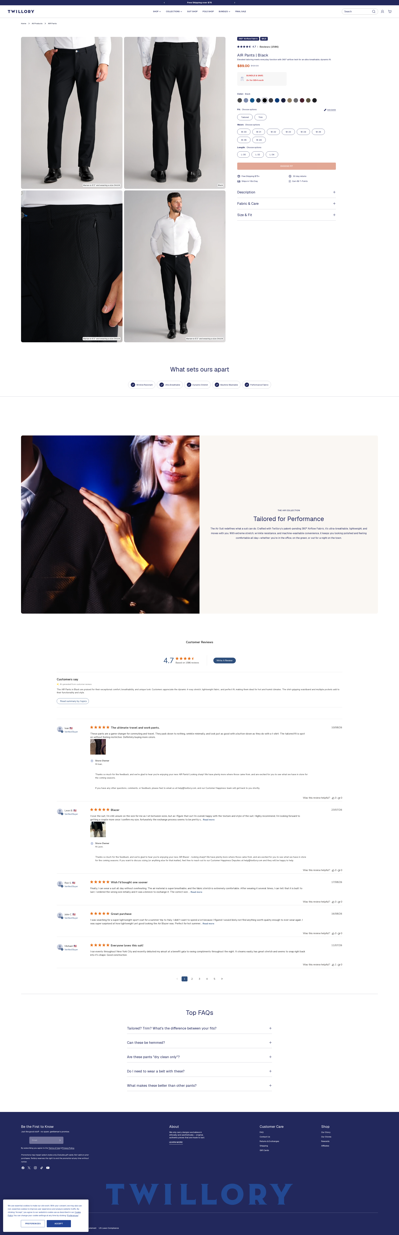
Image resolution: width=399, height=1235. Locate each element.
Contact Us (265, 1136)
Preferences (33, 1223)
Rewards (325, 1141)
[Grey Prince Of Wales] (239, 100)
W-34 (303, 132)
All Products (37, 23)
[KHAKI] (289, 100)
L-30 (243, 154)
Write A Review (224, 660)
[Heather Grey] (270, 100)
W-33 (288, 132)
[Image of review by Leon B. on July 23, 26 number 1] (98, 829)
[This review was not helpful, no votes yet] (339, 798)
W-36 (318, 132)
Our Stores (326, 1136)
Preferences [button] (72, 1215)
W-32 (273, 132)
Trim (260, 117)
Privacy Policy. (68, 1148)
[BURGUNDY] (302, 100)
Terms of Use (54, 1148)
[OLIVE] (308, 100)
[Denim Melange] (245, 100)
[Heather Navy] (283, 100)
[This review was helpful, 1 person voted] (333, 964)
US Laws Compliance (109, 1228)
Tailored (245, 117)
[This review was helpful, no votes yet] (333, 798)
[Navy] (258, 100)
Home (23, 23)
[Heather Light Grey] (295, 100)
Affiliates (325, 1145)
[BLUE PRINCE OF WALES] (252, 100)
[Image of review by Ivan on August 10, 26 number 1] (98, 747)
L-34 (272, 154)
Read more (208, 819)
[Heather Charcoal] (314, 100)
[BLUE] (277, 100)
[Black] (264, 100)
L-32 (257, 154)
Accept (59, 1223)
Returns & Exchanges (269, 1141)
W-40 (259, 140)
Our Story (325, 1132)
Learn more (176, 1142)
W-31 (258, 132)
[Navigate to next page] (222, 978)
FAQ (262, 1132)
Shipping (264, 1145)
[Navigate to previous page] (177, 978)
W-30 (244, 132)
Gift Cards (264, 1150)
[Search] (360, 11)
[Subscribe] (60, 1140)
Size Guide (331, 110)
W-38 (244, 140)
